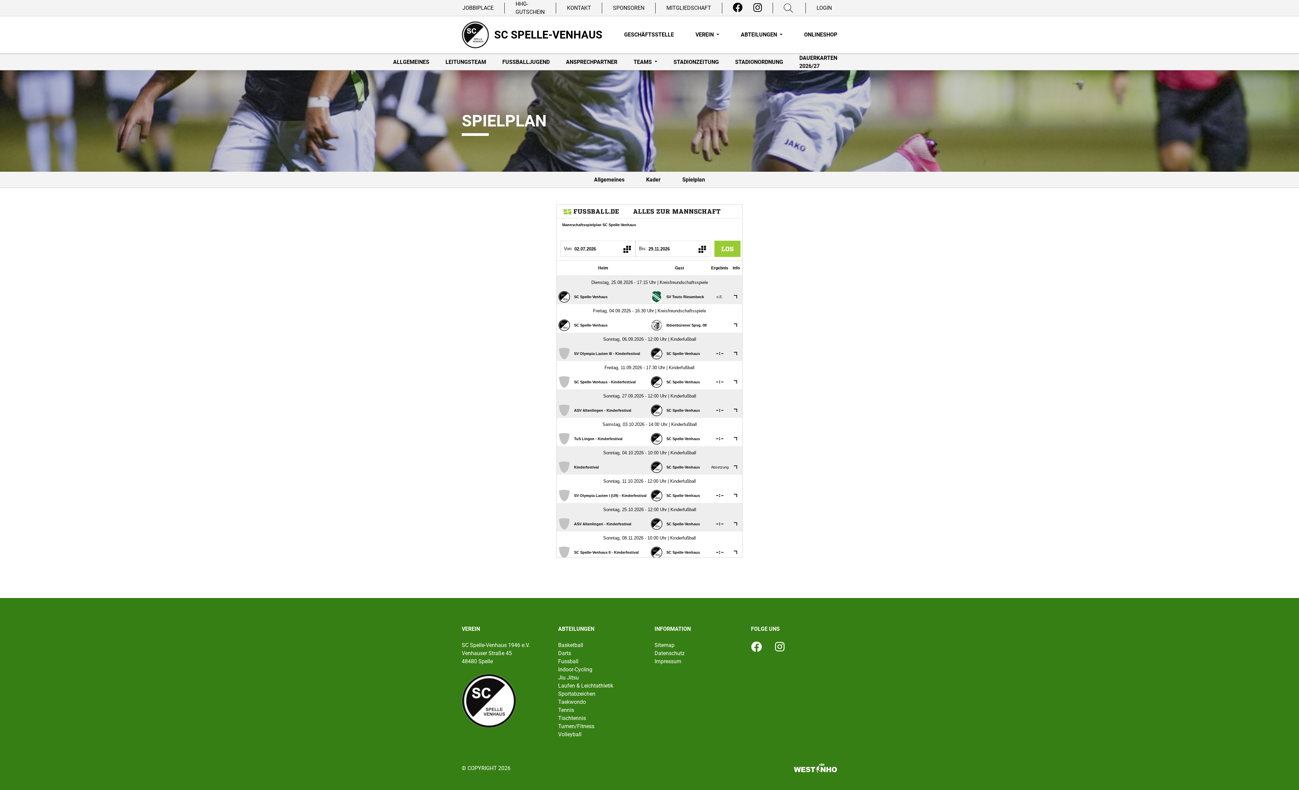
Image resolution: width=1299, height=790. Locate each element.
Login (824, 8)
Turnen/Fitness (576, 726)
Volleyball (570, 734)
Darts (564, 653)
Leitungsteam (466, 62)
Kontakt (579, 8)
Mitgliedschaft (688, 8)
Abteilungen (759, 34)
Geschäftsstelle (649, 34)
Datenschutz (670, 653)
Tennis (566, 710)
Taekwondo (572, 702)
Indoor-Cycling (575, 669)
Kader (653, 179)
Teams (643, 62)
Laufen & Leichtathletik (585, 686)
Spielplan (693, 179)
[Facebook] (737, 7)
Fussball (568, 661)
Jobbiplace (478, 8)
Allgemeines (411, 62)
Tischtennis (572, 718)
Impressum (668, 661)
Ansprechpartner (591, 62)
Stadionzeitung (696, 62)
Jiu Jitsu (568, 677)
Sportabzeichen (576, 694)
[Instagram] (757, 7)
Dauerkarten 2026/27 (818, 62)
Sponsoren (628, 8)
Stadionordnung (759, 62)
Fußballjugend (526, 62)
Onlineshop (820, 34)
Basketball (570, 645)
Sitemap (665, 645)
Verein (705, 34)
